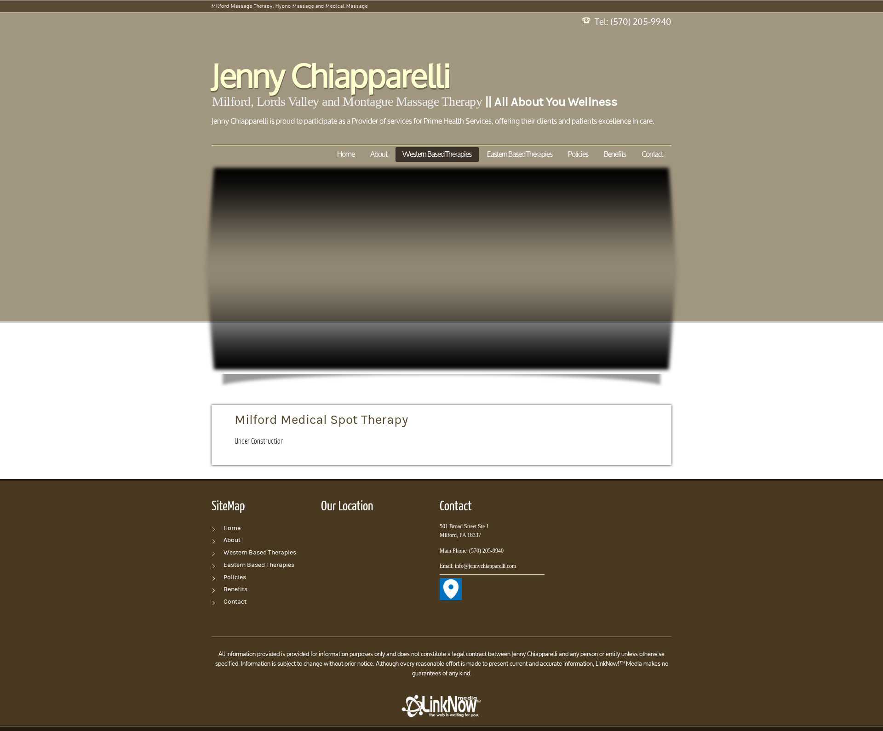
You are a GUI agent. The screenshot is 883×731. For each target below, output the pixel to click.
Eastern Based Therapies (519, 155)
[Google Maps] (451, 583)
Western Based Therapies (436, 155)
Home (346, 155)
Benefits (615, 155)
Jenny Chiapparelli (331, 78)
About (378, 155)
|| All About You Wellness (551, 102)
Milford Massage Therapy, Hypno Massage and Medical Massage (290, 6)
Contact (653, 155)
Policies (578, 155)
